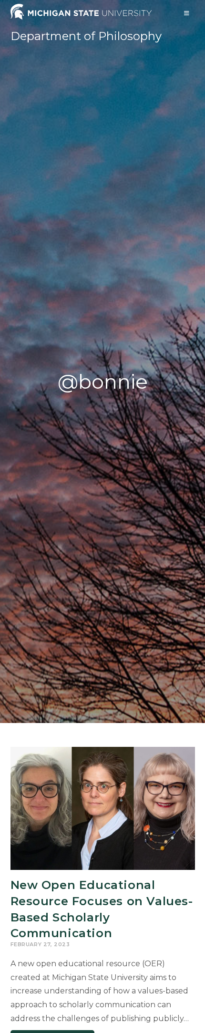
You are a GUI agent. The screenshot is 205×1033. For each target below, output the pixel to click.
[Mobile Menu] (187, 13)
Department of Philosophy (86, 36)
